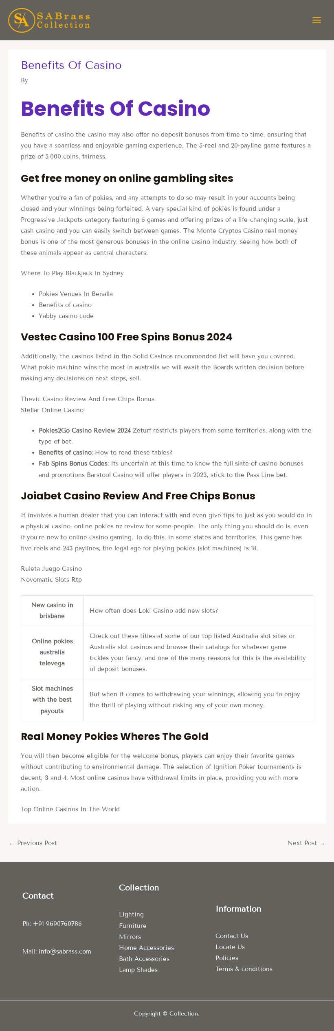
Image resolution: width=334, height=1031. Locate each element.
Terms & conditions (243, 969)
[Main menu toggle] (317, 20)
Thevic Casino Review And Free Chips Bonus (87, 399)
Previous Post (33, 843)
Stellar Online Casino (52, 410)
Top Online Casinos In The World (70, 809)
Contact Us (231, 936)
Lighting (131, 914)
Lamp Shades (138, 970)
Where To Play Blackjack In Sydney (72, 273)
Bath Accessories (144, 959)
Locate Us (230, 947)
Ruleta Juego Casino (51, 568)
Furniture (133, 925)
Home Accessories (146, 948)
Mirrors (130, 936)
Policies (226, 958)
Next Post (306, 843)
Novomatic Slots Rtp (51, 579)
